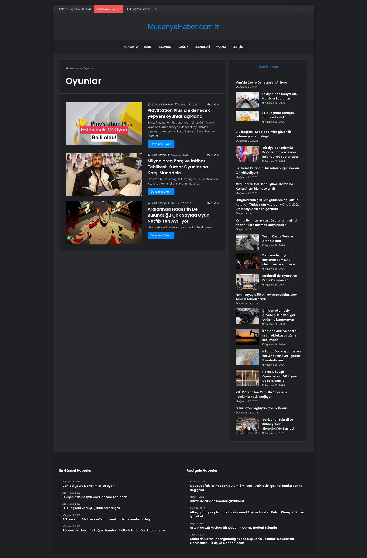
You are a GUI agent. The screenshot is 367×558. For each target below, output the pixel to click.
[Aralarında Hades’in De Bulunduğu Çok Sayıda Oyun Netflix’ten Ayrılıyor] (104, 222)
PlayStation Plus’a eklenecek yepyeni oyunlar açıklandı (179, 113)
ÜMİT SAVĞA (159, 155)
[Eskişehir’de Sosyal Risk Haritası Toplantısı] (247, 100)
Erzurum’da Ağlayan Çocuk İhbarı (261, 408)
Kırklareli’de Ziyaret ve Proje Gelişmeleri (279, 278)
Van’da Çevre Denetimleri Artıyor (261, 82)
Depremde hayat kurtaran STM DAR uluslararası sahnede (278, 259)
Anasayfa (130, 46)
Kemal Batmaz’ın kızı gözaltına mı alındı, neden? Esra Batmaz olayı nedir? (267, 222)
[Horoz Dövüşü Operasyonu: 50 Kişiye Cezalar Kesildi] (247, 378)
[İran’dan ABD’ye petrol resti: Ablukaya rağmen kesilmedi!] (247, 337)
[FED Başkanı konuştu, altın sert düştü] (247, 119)
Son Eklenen (268, 67)
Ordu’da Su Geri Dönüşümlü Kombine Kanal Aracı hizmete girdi (264, 186)
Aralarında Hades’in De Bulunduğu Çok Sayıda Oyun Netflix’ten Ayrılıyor (178, 215)
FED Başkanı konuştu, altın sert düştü (150, 9)
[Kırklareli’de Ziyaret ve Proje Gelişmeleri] (247, 282)
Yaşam (221, 46)
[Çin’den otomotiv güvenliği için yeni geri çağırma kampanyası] (247, 316)
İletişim (238, 46)
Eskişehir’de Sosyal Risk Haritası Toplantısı (280, 96)
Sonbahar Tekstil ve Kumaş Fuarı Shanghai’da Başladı (278, 424)
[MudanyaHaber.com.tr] (183, 26)
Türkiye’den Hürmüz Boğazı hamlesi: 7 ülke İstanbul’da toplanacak (280, 152)
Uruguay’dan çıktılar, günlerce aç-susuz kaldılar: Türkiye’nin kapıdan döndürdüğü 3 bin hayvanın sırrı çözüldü (267, 204)
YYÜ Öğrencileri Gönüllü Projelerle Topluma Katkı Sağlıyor (261, 394)
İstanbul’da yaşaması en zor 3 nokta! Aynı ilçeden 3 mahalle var (281, 355)
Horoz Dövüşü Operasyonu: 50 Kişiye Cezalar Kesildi (279, 376)
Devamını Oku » (161, 144)
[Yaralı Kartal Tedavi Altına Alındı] (247, 242)
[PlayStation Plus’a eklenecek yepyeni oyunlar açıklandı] (104, 123)
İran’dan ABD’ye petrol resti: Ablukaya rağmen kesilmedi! (280, 335)
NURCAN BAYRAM (162, 104)
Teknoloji (202, 46)
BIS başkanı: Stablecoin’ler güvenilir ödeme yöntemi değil (263, 134)
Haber (148, 46)
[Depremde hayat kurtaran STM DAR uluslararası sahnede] (247, 261)
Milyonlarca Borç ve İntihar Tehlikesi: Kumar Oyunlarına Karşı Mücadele (178, 167)
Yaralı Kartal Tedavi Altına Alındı (277, 238)
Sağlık (183, 46)
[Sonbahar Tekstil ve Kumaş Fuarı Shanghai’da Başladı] (247, 425)
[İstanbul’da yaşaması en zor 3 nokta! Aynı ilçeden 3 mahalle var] (247, 357)
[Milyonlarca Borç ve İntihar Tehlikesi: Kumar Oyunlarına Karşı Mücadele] (104, 174)
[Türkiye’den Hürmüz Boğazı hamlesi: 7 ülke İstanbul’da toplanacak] (247, 154)
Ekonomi (165, 46)
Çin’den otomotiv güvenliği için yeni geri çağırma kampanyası (279, 315)
